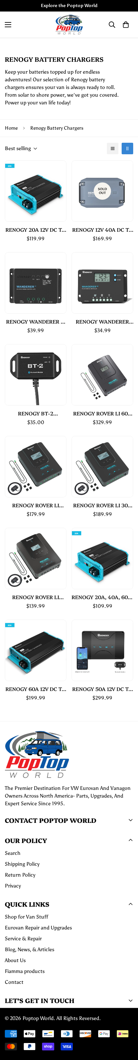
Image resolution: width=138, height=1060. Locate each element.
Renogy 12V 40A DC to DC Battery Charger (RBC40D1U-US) (102, 229)
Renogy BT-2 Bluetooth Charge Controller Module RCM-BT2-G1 (35, 413)
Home (11, 128)
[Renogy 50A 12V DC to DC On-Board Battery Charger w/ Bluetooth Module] (102, 650)
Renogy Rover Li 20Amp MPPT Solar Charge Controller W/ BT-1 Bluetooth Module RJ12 (35, 597)
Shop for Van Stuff (26, 917)
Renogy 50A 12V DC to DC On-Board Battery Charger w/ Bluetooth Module (102, 689)
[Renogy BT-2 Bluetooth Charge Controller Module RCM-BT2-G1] (35, 374)
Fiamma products (25, 971)
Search (13, 853)
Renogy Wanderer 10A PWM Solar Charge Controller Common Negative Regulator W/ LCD (102, 321)
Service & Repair (23, 939)
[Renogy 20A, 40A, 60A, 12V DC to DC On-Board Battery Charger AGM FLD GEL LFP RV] (102, 558)
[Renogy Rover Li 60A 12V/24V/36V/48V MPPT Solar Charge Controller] (102, 374)
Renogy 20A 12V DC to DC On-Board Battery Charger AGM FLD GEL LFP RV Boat (35, 229)
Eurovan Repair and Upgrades (38, 928)
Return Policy (20, 875)
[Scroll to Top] (126, 1026)
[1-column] (112, 148)
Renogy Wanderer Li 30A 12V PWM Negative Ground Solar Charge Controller (35, 321)
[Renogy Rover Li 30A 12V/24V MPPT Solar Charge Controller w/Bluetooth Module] (102, 466)
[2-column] (127, 148)
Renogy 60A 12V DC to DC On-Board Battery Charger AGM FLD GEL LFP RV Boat (35, 689)
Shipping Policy (22, 864)
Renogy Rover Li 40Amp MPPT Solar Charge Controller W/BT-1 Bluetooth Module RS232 (35, 505)
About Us (15, 960)
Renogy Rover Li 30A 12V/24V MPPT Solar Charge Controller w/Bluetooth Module (102, 505)
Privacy (13, 886)
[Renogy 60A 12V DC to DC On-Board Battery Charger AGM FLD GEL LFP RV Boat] (35, 650)
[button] (125, 24)
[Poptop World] (69, 25)
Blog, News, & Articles (29, 949)
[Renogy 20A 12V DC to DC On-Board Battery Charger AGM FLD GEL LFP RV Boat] (35, 191)
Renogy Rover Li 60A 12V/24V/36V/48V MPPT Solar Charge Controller (102, 413)
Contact (14, 982)
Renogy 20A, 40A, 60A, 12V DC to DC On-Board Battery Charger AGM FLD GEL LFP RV (102, 597)
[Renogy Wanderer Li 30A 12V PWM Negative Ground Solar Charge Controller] (35, 283)
